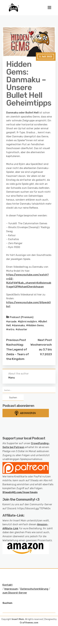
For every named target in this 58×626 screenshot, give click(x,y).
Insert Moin (18, 619)
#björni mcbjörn (27, 321)
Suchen (7, 603)
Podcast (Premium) (21, 317)
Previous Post (16, 340)
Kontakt (7, 584)
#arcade (11, 321)
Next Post (45, 340)
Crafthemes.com (29, 622)
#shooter (21, 329)
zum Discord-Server (14, 592)
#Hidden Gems (35, 325)
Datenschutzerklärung (34, 588)
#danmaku (18, 325)
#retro (10, 329)
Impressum (11, 588)
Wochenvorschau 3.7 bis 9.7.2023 (41, 349)
